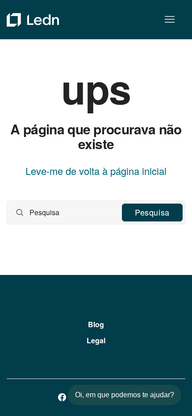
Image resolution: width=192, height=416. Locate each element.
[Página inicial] (33, 20)
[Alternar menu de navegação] (169, 19)
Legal (96, 340)
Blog (96, 324)
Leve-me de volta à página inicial (96, 171)
